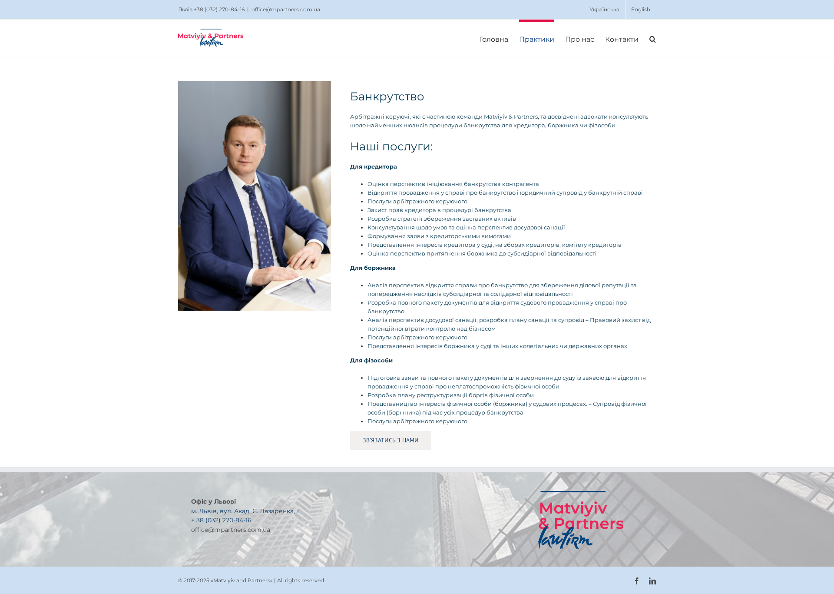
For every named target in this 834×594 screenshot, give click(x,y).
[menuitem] (604, 9)
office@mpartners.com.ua (286, 9)
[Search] (652, 38)
